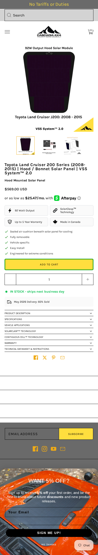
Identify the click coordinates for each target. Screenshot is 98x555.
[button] (36, 357)
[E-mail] (62, 449)
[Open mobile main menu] (7, 32)
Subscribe (76, 434)
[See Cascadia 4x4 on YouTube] (53, 449)
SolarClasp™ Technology (20, 331)
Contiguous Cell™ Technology (24, 337)
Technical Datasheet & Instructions (27, 348)
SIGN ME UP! (49, 533)
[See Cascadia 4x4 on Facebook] (35, 449)
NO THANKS (49, 545)
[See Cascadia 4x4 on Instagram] (44, 449)
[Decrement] (10, 279)
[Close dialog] (93, 472)
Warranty (11, 343)
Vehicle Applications (17, 325)
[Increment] (87, 279)
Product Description (17, 313)
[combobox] (49, 15)
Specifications (13, 319)
